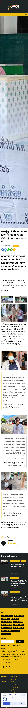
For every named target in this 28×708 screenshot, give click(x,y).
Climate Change (15, 577)
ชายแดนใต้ (16, 631)
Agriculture (13, 707)
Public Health (14, 692)
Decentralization (14, 679)
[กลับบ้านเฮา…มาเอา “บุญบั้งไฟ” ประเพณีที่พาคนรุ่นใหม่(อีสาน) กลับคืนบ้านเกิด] (4, 593)
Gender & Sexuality (13, 690)
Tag (2, 612)
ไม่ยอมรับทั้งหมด (13, 704)
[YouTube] (9, 667)
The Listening (6, 631)
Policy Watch (18, 622)
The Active (12, 543)
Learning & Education (13, 685)
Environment (19, 615)
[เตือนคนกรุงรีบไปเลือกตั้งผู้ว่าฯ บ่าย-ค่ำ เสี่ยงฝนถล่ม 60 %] (4, 579)
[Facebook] (2, 250)
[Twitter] (6, 667)
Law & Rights (4, 679)
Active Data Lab (7, 615)
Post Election (7, 625)
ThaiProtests (18, 628)
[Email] (11, 250)
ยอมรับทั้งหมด (6, 704)
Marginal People (14, 687)
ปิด (21, 703)
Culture (13, 592)
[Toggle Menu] (26, 14)
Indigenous (5, 619)
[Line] (8, 250)
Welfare (23, 560)
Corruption (4, 683)
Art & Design (4, 707)
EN (21, 695)
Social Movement (15, 560)
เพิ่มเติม (5, 700)
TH (23, 695)
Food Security (14, 683)
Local (18, 592)
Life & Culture (7, 622)
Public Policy (18, 625)
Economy (4, 681)
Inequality (14, 619)
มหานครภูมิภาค (6, 634)
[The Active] (13, 7)
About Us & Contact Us (11, 645)
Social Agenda (7, 628)
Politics (15, 245)
